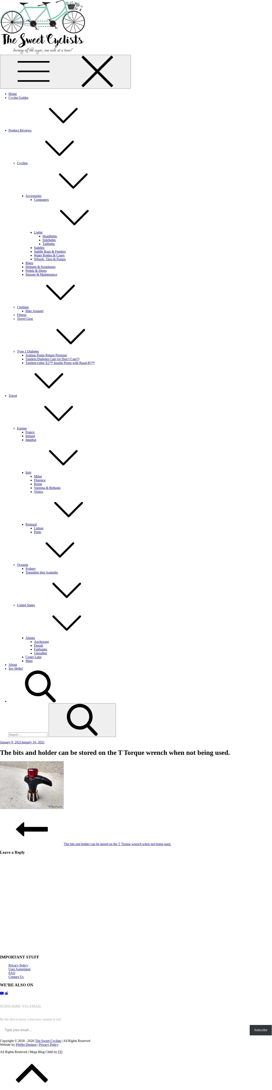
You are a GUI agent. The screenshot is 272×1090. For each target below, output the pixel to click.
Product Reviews (19, 130)
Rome (38, 484)
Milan (38, 476)
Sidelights (49, 240)
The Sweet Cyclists (48, 1041)
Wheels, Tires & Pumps (50, 259)
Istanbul (31, 440)
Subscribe (260, 1030)
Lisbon (38, 528)
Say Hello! (15, 668)
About (12, 664)
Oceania (22, 565)
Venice (38, 491)
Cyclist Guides (18, 97)
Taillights (48, 244)
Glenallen (40, 653)
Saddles (39, 247)
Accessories (33, 196)
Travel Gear (25, 318)
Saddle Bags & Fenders (50, 251)
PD (60, 1052)
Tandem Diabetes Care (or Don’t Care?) (52, 359)
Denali (38, 645)
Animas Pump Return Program (46, 355)
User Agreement (19, 969)
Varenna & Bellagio (47, 488)
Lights (38, 232)
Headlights (49, 236)
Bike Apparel (34, 311)
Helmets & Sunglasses (40, 267)
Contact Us (16, 977)
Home (12, 94)
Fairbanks (40, 649)
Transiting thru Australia (42, 572)
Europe (22, 428)
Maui (29, 661)
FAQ (11, 973)
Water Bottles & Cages (49, 255)
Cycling (22, 163)
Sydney (31, 568)
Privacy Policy (18, 965)
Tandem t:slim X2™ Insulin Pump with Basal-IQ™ (60, 363)
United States (26, 605)
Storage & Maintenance (41, 274)
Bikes (29, 263)
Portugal (31, 524)
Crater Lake (33, 657)
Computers (41, 199)
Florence (40, 480)
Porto (37, 532)
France (30, 432)
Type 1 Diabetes (28, 351)
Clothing (23, 307)
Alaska (30, 638)
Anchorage (41, 642)
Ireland (30, 436)
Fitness (21, 315)
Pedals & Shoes (36, 270)
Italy (28, 472)
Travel (12, 395)
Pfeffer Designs (26, 1044)
